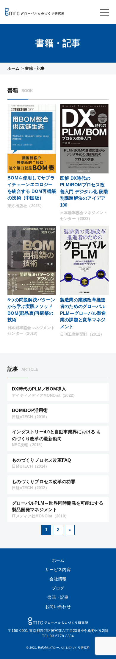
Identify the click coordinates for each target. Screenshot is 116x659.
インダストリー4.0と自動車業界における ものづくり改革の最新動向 (56, 438)
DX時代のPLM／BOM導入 (44, 392)
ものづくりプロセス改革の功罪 (44, 484)
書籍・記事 (57, 597)
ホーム (13, 68)
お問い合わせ (58, 606)
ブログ (58, 588)
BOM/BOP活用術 (30, 413)
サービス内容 (58, 569)
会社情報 (57, 578)
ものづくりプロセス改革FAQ (41, 463)
